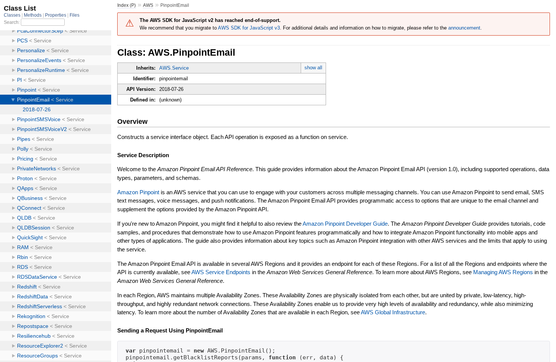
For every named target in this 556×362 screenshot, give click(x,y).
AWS (148, 5)
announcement (464, 28)
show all (313, 67)
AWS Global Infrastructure (393, 312)
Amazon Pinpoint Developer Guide (345, 223)
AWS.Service (174, 68)
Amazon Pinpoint (138, 192)
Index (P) (126, 5)
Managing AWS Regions (503, 272)
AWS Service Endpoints (220, 272)
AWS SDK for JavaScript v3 (249, 28)
